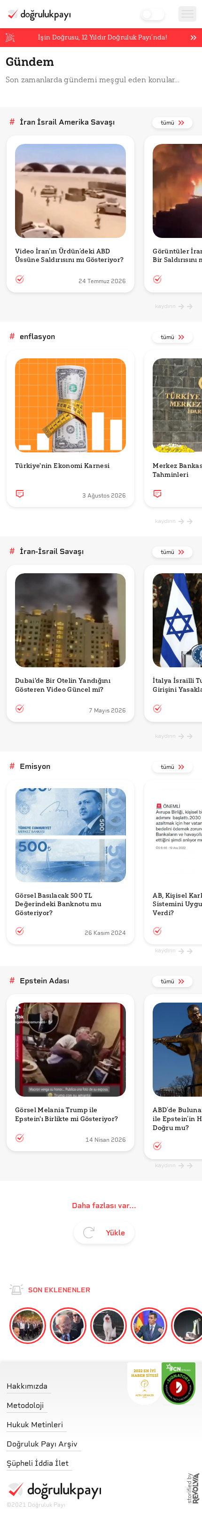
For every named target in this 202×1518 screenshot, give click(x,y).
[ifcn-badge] (144, 1383)
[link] (154, 122)
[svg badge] (179, 1383)
